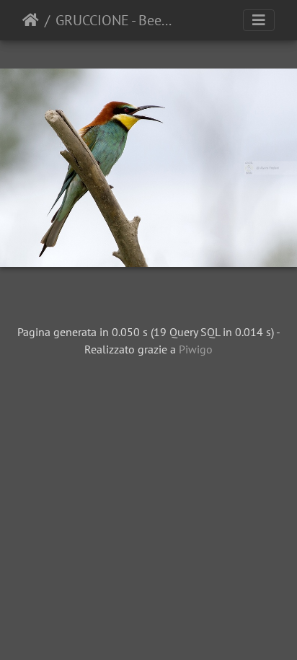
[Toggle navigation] (259, 20)
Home (30, 20)
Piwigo (196, 349)
